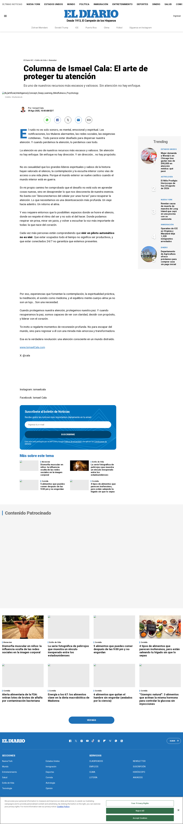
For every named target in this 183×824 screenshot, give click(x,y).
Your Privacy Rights (140, 803)
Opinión (49, 788)
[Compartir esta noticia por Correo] (78, 120)
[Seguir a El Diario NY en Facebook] (70, 741)
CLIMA (92, 772)
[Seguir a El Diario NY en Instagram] (81, 741)
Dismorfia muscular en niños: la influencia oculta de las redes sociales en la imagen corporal (51, 469)
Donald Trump (61, 28)
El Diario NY (28, 60)
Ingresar (177, 16)
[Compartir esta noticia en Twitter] (68, 120)
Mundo (71, 4)
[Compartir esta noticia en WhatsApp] (47, 120)
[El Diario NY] (91, 16)
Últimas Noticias (12, 4)
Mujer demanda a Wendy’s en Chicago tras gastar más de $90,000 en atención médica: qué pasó (169, 162)
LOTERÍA (93, 777)
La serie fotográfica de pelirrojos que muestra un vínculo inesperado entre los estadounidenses (102, 469)
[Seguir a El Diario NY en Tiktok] (93, 741)
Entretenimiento (122, 4)
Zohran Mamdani (39, 28)
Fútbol (120, 28)
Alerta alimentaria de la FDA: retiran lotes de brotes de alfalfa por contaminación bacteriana (22, 697)
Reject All (140, 811)
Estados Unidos (53, 4)
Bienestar (53, 60)
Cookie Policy (63, 807)
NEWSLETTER (139, 761)
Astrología (167, 177)
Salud (168, 4)
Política (84, 4)
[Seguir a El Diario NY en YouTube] (87, 741)
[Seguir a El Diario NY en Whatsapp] (116, 741)
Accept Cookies (140, 818)
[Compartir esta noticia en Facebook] (57, 120)
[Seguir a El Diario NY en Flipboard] (104, 741)
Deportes (142, 4)
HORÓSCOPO (139, 772)
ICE (76, 28)
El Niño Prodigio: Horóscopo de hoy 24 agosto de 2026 (169, 184)
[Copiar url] (88, 120)
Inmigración (101, 4)
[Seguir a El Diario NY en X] (76, 741)
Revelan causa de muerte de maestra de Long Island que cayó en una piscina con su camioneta (169, 211)
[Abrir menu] (5, 16)
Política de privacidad (72, 442)
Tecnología (7, 788)
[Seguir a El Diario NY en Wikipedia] (110, 741)
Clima (106, 28)
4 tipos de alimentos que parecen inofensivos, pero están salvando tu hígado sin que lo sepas (103, 488)
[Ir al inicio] (13, 741)
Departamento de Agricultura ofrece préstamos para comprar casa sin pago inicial (169, 258)
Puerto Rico (91, 28)
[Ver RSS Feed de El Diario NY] (122, 741)
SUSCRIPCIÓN (139, 766)
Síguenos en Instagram (141, 28)
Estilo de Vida (41, 60)
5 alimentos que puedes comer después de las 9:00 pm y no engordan (52, 486)
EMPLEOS (93, 766)
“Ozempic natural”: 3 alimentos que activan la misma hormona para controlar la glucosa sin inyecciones (159, 699)
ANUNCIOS (138, 777)
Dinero (156, 4)
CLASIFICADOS (96, 761)
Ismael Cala (38, 108)
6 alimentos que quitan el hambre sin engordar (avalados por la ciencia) (113, 697)
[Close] (178, 810)
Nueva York (33, 4)
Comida (45, 481)
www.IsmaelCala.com (32, 347)
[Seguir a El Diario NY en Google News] (99, 741)
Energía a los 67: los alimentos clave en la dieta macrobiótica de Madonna (68, 697)
